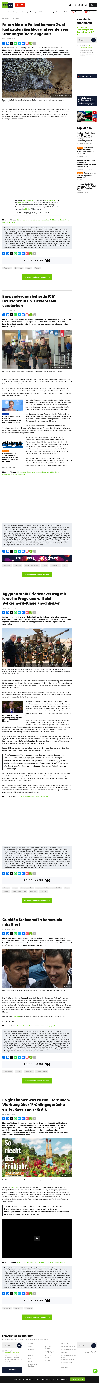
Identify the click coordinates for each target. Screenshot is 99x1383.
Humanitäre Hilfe (26, 888)
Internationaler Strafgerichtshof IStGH (49, 888)
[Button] (93, 40)
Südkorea (18, 1308)
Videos (42, 12)
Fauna (28, 268)
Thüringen (7, 268)
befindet (17, 1017)
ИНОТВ (30, 1355)
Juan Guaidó (8, 1071)
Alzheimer (7, 565)
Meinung (25, 12)
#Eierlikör (27, 209)
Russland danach (48, 1347)
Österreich (91, 12)
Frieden (6, 888)
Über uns (64, 1352)
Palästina (33, 891)
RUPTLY (31, 1361)
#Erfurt (32, 200)
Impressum (64, 1343)
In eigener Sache (66, 1362)
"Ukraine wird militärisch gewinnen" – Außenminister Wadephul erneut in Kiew (86, 163)
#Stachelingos (50, 200)
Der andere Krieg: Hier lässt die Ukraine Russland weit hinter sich (85, 150)
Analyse (16, 12)
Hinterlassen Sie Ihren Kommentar (37, 277)
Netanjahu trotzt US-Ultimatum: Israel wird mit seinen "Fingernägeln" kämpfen (12, 718)
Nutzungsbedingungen (68, 1349)
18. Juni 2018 (46, 213)
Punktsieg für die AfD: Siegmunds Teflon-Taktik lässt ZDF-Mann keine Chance (86, 187)
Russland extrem (48, 1357)
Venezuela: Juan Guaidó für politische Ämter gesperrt (36, 1026)
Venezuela (28, 1071)
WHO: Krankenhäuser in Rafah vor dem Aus (32, 797)
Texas (45, 565)
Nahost (6, 891)
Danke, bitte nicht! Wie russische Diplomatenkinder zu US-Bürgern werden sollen (11, 419)
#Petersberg (22, 202)
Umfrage (33, 12)
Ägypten (43, 891)
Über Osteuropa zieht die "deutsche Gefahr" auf (86, 175)
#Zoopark (26, 200)
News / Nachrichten (31, 565)
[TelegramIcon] (75, 5)
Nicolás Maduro (42, 1071)
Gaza (15, 888)
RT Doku (47, 1361)
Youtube (12, 1370)
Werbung (29, 1308)
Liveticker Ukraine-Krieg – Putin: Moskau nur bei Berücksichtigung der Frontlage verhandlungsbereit (86, 137)
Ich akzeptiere (86, 46)
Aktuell (6, 12)
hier (50, 1379)
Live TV (20, 5)
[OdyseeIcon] (85, 5)
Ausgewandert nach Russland (49, 1352)
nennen (14, 1187)
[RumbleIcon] (82, 5)
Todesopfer (55, 565)
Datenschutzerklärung (68, 1346)
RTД (29, 1358)
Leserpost (53, 12)
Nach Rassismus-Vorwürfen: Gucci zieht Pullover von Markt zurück (41, 1262)
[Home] (7, 5)
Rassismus (7, 1308)
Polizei (37, 268)
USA (65, 565)
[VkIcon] (78, 5)
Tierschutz (18, 268)
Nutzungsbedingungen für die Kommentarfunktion (68, 1357)
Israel (67, 888)
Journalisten (64, 12)
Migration (18, 565)
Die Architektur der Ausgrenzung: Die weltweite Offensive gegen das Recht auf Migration (10, 457)
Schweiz (78, 12)
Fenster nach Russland (32, 1365)
